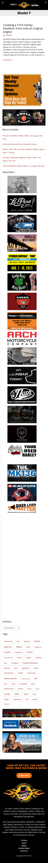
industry (7, 668)
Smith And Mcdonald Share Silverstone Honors (20, 144)
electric (19, 658)
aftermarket (8, 641)
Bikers (19, 646)
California (37, 647)
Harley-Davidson (30, 663)
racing (7, 694)
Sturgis (6, 699)
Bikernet (8, 647)
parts (33, 684)
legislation (25, 668)
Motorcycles (10, 678)
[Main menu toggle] (2, 2)
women (6, 704)
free (5, 663)
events (38, 657)
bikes (28, 647)
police (29, 689)
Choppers (18, 652)
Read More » (8, 60)
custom (29, 652)
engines (28, 658)
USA (26, 699)
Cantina (7, 652)
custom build (8, 658)
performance (9, 689)
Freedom (14, 663)
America (27, 641)
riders (17, 694)
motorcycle (31, 673)
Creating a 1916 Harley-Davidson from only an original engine (23, 28)
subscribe (17, 699)
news (13, 684)
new (5, 684)
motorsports (25, 679)
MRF (36, 678)
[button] (46, 2)
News (24, 846)
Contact (24, 851)
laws (15, 668)
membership (8, 673)
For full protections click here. (24, 835)
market (36, 668)
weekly (35, 699)
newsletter (23, 684)
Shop (34, 694)
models (20, 673)
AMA (18, 641)
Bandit (37, 641)
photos (20, 689)
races (37, 689)
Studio (24, 840)
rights (26, 694)
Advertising (24, 848)
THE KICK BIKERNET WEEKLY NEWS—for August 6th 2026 (23, 166)
